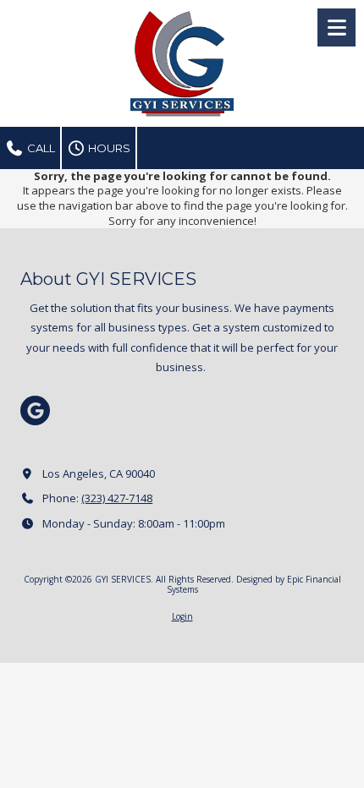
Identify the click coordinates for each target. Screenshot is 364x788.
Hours (107, 148)
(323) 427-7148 (116, 498)
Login (182, 616)
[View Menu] (336, 27)
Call (40, 148)
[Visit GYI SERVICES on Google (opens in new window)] (35, 410)
